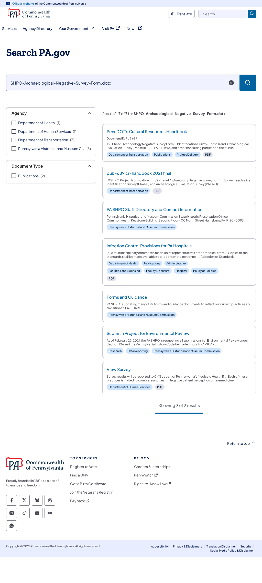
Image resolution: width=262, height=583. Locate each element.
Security (246, 546)
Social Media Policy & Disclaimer (232, 550)
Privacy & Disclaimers (187, 546)
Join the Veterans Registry (91, 492)
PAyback (77, 501)
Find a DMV (79, 475)
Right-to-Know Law (150, 484)
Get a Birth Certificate (88, 484)
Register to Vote (83, 466)
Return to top (238, 443)
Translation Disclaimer (221, 546)
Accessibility (160, 546)
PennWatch (144, 475)
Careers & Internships (152, 466)
